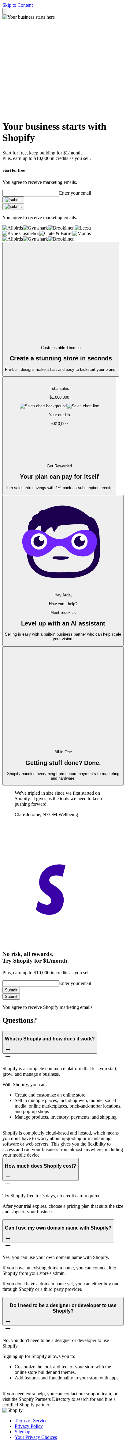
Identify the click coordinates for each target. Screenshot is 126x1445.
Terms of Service (31, 1420)
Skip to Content (17, 5)
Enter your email (75, 193)
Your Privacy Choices (36, 1437)
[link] (13, 199)
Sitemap (22, 1431)
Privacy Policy (29, 1426)
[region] (59, 418)
